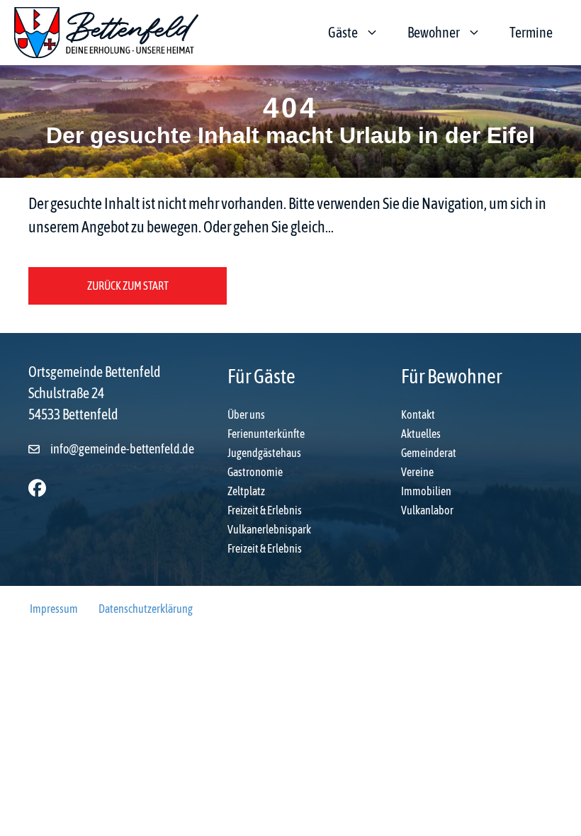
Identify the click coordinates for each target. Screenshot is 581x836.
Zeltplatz (246, 491)
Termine (531, 32)
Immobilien (426, 491)
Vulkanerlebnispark (269, 529)
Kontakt (418, 414)
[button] (37, 488)
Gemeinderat (428, 452)
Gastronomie (255, 471)
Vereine (417, 471)
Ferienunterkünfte (266, 433)
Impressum (54, 608)
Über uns (246, 414)
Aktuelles (421, 433)
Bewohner (433, 32)
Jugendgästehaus (264, 452)
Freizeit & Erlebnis (264, 510)
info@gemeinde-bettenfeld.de (122, 448)
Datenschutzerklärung (145, 608)
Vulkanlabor (427, 510)
